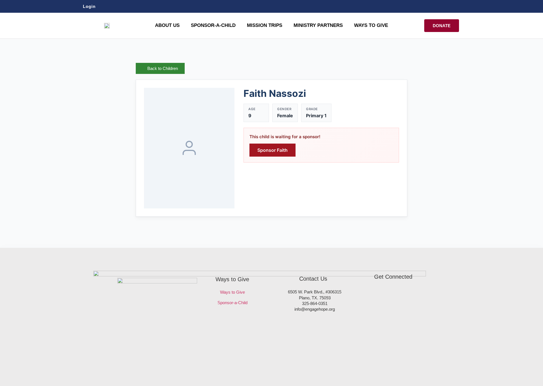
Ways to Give (371, 25)
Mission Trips (264, 25)
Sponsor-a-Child (232, 302)
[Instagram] (453, 6)
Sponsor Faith (272, 150)
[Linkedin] (463, 6)
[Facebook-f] (376, 295)
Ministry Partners (318, 25)
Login (89, 6)
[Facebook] (442, 6)
